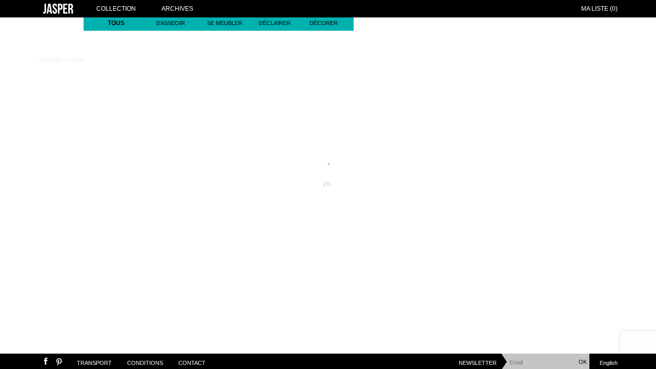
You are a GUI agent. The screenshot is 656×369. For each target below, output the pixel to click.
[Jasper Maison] (58, 10)
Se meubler (224, 23)
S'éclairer (274, 23)
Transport (94, 363)
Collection (116, 8)
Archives (177, 8)
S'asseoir (170, 23)
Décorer (324, 23)
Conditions (145, 363)
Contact (192, 363)
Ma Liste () (599, 8)
